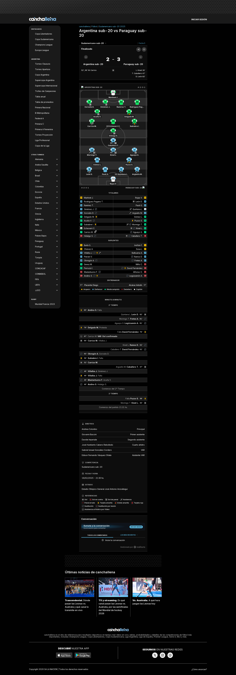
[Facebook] (170, 655)
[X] (155, 655)
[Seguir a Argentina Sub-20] (86, 57)
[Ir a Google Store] (82, 655)
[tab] (97, 535)
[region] (113, 541)
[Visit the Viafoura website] (139, 547)
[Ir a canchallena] (42, 19)
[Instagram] (162, 655)
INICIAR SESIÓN (199, 19)
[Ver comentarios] (144, 49)
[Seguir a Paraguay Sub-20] (141, 57)
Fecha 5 (142, 43)
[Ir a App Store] (64, 655)
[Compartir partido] (138, 49)
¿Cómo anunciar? (199, 669)
